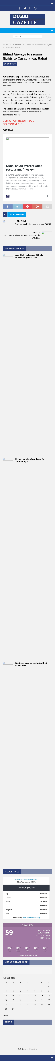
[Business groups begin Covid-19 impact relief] (8, 859)
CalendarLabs (33, 1049)
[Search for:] (27, 36)
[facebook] (19, 8)
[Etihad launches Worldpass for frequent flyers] (8, 655)
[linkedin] (30, 8)
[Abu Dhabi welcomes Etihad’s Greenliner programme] (8, 451)
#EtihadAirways (16, 214)
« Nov (5, 1015)
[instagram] (35, 8)
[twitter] (25, 8)
